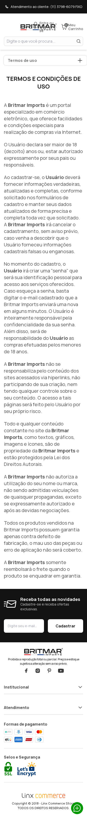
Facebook (26, 671)
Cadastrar (65, 626)
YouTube (61, 671)
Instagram (38, 671)
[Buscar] (78, 41)
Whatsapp (77, 808)
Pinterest (49, 671)
